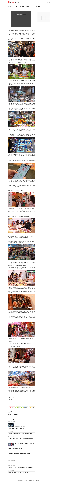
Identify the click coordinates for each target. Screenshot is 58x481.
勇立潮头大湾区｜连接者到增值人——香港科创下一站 (17, 419)
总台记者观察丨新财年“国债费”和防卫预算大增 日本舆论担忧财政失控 (20, 433)
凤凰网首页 (18, 2)
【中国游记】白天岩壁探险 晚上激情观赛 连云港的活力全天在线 (19, 453)
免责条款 (34, 479)
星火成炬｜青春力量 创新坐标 (13, 414)
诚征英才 (28, 479)
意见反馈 (37, 479)
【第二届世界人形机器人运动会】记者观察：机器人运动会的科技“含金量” (20, 438)
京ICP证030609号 (44, 479)
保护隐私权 (31, 479)
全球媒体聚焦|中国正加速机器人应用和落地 (15, 448)
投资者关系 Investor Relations (19, 479)
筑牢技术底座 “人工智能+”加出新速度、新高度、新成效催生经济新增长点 (20, 467)
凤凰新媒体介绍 (13, 479)
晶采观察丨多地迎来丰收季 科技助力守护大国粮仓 (16, 428)
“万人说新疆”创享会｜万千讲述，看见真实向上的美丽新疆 (18, 458)
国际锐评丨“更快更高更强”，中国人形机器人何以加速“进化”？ (18, 472)
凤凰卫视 (40, 479)
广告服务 (25, 479)
